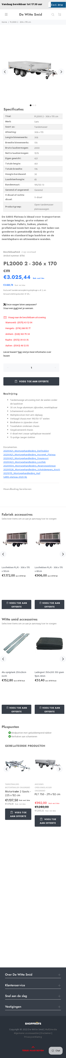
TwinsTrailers (12, 784)
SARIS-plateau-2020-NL (15, 477)
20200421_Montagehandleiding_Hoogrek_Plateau (29, 455)
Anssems (39, 784)
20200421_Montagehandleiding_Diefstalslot (26, 451)
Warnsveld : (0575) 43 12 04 (18, 323)
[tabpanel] (33, 70)
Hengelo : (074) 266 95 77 (17, 328)
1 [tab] (30, 105)
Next (61, 72)
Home (4, 22)
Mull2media (51, 1030)
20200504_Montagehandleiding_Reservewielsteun (29, 466)
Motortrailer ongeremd (17, 787)
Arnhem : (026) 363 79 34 (17, 334)
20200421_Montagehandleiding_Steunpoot (26, 458)
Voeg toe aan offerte (33, 382)
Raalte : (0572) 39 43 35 (17, 340)
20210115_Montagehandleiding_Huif (21, 473)
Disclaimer (46, 1033)
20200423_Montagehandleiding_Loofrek (24, 462)
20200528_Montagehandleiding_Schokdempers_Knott (31, 470)
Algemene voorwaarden (26, 1033)
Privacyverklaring (33, 1037)
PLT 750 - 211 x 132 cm (47, 794)
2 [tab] (33, 105)
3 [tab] (35, 105)
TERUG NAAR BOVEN (33, 1050)
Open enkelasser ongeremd (43, 789)
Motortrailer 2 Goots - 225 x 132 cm (18, 794)
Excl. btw (57, 5)
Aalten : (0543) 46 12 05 (17, 346)
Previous (5, 72)
